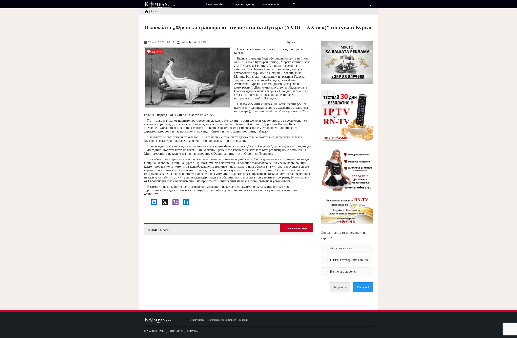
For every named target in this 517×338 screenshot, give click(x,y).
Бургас (291, 42)
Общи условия (197, 320)
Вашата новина (271, 4)
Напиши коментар (296, 228)
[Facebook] (152, 203)
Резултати (340, 287)
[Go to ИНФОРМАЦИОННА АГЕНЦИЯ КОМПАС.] (146, 11)
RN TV (291, 4)
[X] (163, 203)
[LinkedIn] (184, 203)
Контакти (243, 320)
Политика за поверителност (222, 320)
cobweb (186, 42)
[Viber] (174, 203)
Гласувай (363, 287)
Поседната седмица (243, 4)
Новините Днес (215, 4)
